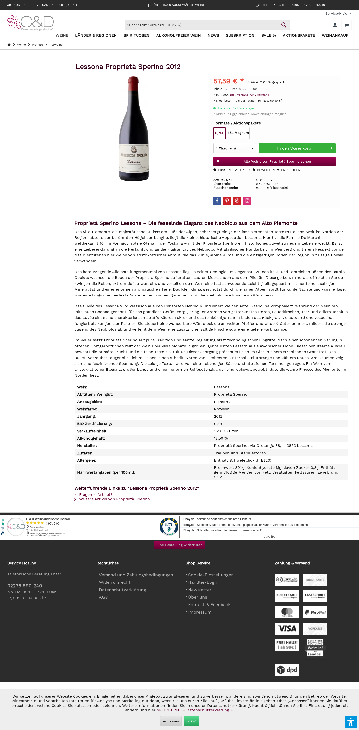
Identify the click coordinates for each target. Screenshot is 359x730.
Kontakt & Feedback (209, 604)
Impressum (199, 611)
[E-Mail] (237, 201)
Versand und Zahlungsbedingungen (136, 574)
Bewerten (265, 170)
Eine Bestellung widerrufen (179, 545)
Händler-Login (203, 582)
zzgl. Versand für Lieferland (249, 94)
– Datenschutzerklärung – (207, 710)
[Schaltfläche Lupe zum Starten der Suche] (284, 24)
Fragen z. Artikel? (233, 170)
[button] (351, 722)
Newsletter (199, 589)
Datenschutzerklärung (122, 589)
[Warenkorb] (346, 25)
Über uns (197, 597)
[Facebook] (217, 201)
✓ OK (191, 721)
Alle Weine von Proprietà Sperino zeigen (277, 161)
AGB (103, 597)
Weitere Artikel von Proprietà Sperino (114, 499)
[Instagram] (247, 201)
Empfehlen (290, 170)
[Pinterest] (227, 201)
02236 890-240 (24, 586)
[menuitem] (337, 14)
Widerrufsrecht (115, 582)
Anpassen (171, 721)
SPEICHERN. (169, 710)
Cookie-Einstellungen (211, 574)
